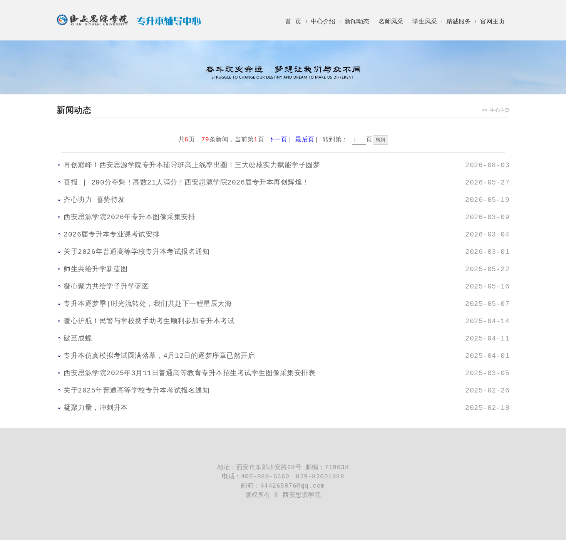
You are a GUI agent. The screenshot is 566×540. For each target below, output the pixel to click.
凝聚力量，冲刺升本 (96, 408)
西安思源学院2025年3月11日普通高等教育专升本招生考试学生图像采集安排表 (189, 373)
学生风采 (424, 21)
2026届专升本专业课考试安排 (112, 234)
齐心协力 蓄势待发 (94, 200)
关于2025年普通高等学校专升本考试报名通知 (136, 390)
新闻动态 (357, 21)
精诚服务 (458, 21)
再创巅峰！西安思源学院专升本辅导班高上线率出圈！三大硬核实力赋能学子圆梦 (192, 165)
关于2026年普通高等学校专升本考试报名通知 (136, 252)
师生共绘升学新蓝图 (96, 269)
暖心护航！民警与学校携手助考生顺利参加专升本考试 (149, 321)
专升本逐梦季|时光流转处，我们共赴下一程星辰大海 (148, 304)
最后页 (305, 139)
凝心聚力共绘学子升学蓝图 (106, 286)
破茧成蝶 (78, 338)
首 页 (293, 21)
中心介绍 (323, 21)
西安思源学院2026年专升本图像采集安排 (129, 217)
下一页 (278, 139)
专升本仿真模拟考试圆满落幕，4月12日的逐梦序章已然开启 (159, 356)
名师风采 (390, 21)
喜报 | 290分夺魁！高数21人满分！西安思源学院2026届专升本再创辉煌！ (186, 182)
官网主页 (492, 21)
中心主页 (499, 110)
